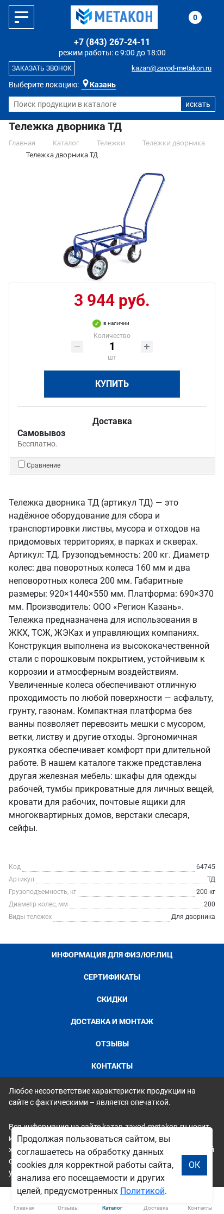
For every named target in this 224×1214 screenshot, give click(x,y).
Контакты (112, 1066)
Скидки (112, 999)
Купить (112, 384)
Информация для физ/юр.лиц (112, 954)
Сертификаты (112, 977)
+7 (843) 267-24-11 (112, 42)
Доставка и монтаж (112, 1021)
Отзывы (112, 1043)
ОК (194, 1165)
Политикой (142, 1191)
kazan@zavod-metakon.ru (171, 68)
